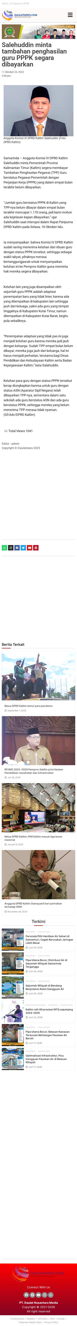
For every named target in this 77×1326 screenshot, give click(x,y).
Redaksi (31, 1318)
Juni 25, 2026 (35, 947)
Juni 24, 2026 (35, 971)
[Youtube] (29, 547)
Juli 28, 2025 (14, 777)
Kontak (61, 1318)
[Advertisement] (38, 494)
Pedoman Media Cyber (30, 1322)
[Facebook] (17, 547)
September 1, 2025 (17, 710)
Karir (52, 1318)
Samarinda (44, 932)
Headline (31, 932)
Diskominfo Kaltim (36, 1005)
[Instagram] (10, 547)
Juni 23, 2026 (35, 1017)
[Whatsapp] (4, 547)
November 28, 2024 (17, 912)
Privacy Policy (51, 1322)
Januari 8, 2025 (15, 844)
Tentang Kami (17, 1318)
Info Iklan (42, 1318)
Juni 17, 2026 (35, 1043)
